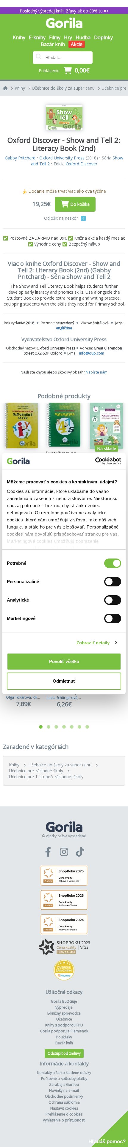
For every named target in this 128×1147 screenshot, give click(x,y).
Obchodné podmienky (64, 1096)
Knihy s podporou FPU (64, 1025)
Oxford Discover (81, 164)
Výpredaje (64, 1007)
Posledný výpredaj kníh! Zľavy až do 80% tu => (64, 11)
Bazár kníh (53, 44)
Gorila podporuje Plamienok (64, 1031)
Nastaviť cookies (64, 1108)
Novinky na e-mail (64, 1090)
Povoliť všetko (64, 661)
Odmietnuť (64, 681)
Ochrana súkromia (64, 1102)
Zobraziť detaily (93, 642)
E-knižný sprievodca (64, 1013)
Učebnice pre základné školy (36, 770)
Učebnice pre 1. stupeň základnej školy (46, 776)
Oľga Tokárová (18, 697)
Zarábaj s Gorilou (64, 1084)
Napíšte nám (96, 372)
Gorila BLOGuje (64, 1001)
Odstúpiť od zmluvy (64, 1053)
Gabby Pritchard (20, 158)
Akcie (76, 44)
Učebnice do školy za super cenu (63, 88)
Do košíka (80, 204)
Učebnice (64, 1019)
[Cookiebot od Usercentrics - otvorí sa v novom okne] (95, 461)
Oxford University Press (62, 158)
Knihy (20, 88)
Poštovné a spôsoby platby (64, 1078)
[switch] (112, 581)
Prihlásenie (49, 70)
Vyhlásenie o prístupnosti (64, 1120)
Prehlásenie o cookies (64, 1114)
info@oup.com (91, 353)
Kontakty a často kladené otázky (64, 1072)
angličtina (64, 327)
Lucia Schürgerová (62, 697)
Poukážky (64, 1037)
